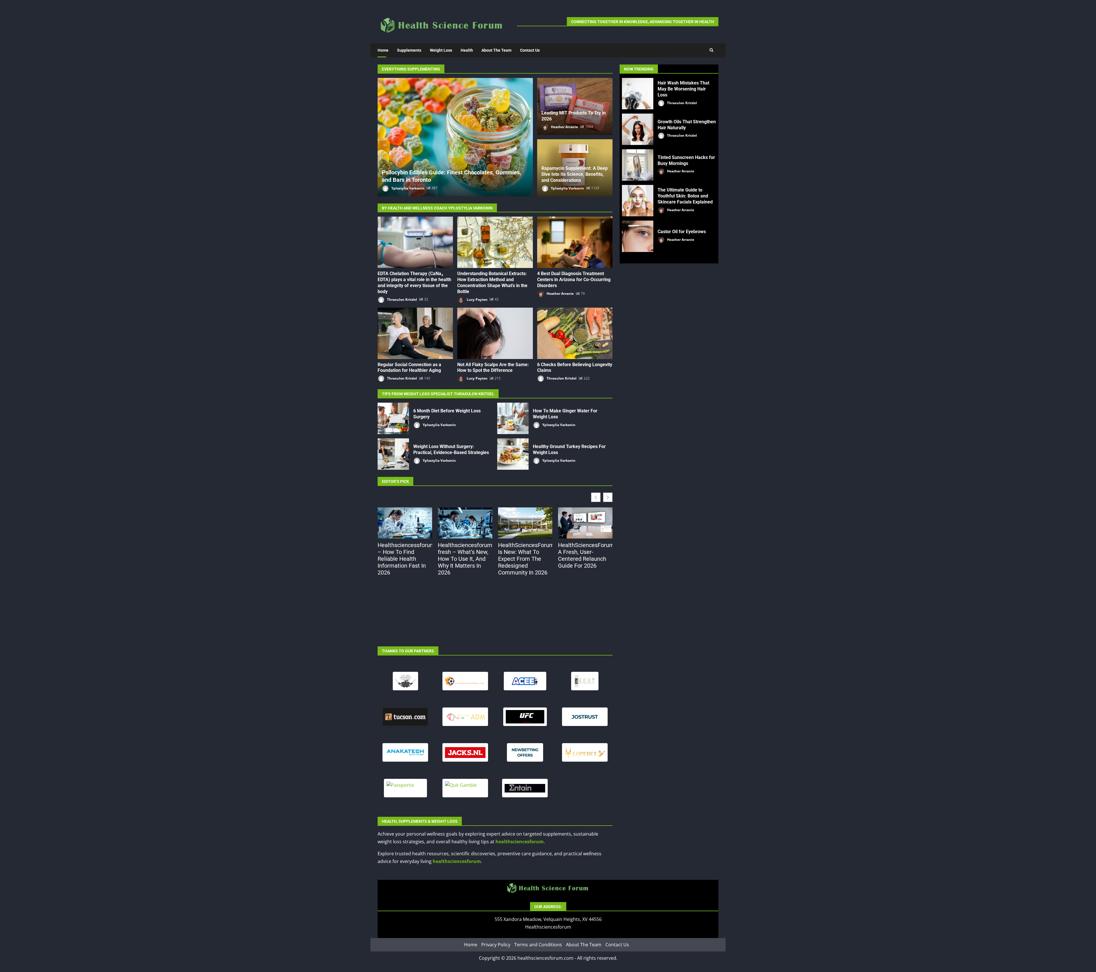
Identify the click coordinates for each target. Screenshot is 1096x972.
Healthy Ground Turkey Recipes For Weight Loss (513, 454)
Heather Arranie (564, 126)
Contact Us (530, 50)
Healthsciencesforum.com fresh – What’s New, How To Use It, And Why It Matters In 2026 (465, 559)
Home (383, 50)
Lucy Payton (476, 299)
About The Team (496, 50)
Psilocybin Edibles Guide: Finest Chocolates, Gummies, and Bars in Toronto (455, 137)
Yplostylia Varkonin (407, 187)
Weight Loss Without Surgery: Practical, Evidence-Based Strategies (393, 454)
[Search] (711, 50)
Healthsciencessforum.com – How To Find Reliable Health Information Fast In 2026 (405, 559)
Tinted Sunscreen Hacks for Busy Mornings (637, 165)
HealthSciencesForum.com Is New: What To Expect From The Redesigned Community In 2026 (525, 559)
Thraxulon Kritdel (401, 299)
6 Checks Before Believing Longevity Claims (575, 333)
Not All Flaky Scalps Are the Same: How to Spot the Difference (495, 333)
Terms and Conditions (538, 944)
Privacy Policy (495, 944)
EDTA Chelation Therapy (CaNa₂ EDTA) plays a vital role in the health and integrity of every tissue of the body (415, 242)
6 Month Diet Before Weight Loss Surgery (393, 418)
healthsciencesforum (519, 841)
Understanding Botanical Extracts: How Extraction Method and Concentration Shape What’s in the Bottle (495, 242)
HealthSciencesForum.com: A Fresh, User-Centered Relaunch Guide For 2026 (585, 555)
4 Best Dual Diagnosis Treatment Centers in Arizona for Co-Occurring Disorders (575, 242)
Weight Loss (441, 50)
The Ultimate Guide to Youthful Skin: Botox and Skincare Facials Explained (637, 200)
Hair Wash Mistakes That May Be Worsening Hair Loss (637, 93)
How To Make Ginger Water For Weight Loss (513, 418)
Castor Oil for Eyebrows (637, 236)
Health (467, 50)
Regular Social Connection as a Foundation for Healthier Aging (415, 333)
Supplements (409, 50)
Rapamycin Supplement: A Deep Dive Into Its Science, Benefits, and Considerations (574, 174)
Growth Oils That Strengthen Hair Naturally (637, 129)
